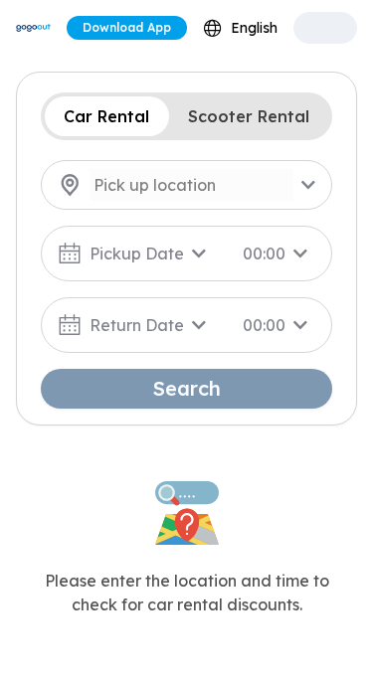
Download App (127, 27)
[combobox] (240, 28)
